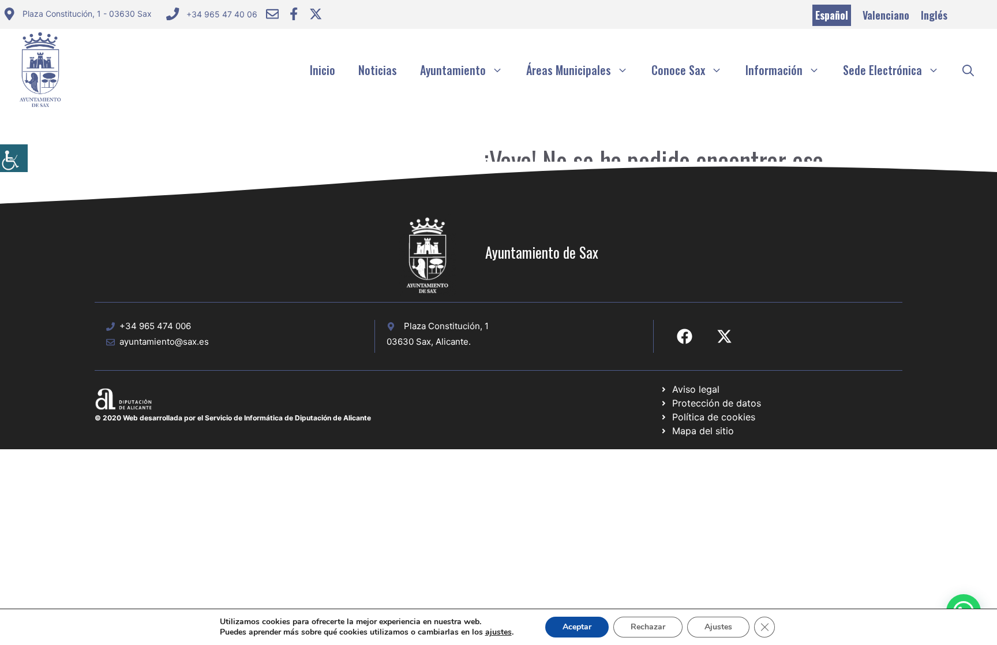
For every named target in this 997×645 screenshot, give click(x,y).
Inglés (934, 15)
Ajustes (718, 626)
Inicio (322, 70)
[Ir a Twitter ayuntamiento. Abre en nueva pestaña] (315, 14)
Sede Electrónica (882, 70)
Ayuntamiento (453, 70)
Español (831, 15)
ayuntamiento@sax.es (164, 341)
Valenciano (886, 15)
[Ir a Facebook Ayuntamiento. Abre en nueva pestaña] (293, 14)
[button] (968, 70)
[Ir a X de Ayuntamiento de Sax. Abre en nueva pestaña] (724, 336)
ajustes (498, 632)
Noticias (377, 70)
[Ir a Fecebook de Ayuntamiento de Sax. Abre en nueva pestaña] (684, 336)
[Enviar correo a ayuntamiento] (272, 14)
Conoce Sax (678, 70)
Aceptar (577, 626)
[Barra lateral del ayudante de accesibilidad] (14, 158)
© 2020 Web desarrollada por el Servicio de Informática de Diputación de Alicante (233, 417)
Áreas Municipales (568, 70)
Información (774, 70)
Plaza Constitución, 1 (446, 325)
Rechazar (648, 626)
